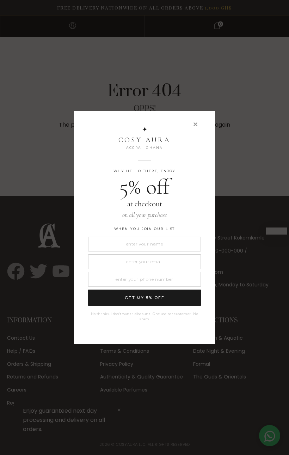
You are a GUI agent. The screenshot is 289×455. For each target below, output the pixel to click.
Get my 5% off (144, 298)
